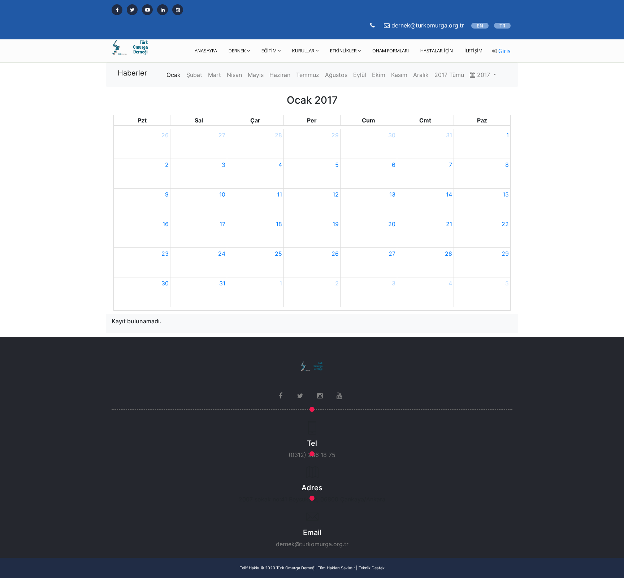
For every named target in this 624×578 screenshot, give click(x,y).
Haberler (132, 73)
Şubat (194, 74)
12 (336, 194)
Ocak (173, 74)
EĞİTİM (269, 50)
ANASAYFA (206, 50)
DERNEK (237, 50)
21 (449, 224)
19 (336, 224)
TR (502, 26)
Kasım (399, 74)
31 (449, 135)
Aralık (421, 74)
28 (278, 135)
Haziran (279, 74)
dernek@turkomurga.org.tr (312, 544)
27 (221, 135)
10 (222, 194)
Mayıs (256, 74)
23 (165, 253)
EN (480, 26)
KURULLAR (303, 50)
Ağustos (336, 74)
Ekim (378, 74)
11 (279, 194)
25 (278, 253)
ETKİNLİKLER (343, 50)
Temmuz (307, 74)
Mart (214, 74)
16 (165, 224)
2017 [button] (483, 74)
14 (449, 194)
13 (392, 194)
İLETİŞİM (473, 50)
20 (391, 224)
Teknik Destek (372, 567)
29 (335, 135)
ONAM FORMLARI (390, 50)
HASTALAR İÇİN (436, 50)
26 (165, 135)
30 (391, 135)
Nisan (234, 74)
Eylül (359, 74)
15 (506, 194)
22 (505, 224)
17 (222, 224)
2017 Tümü (449, 74)
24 (221, 253)
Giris (504, 51)
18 (279, 224)
